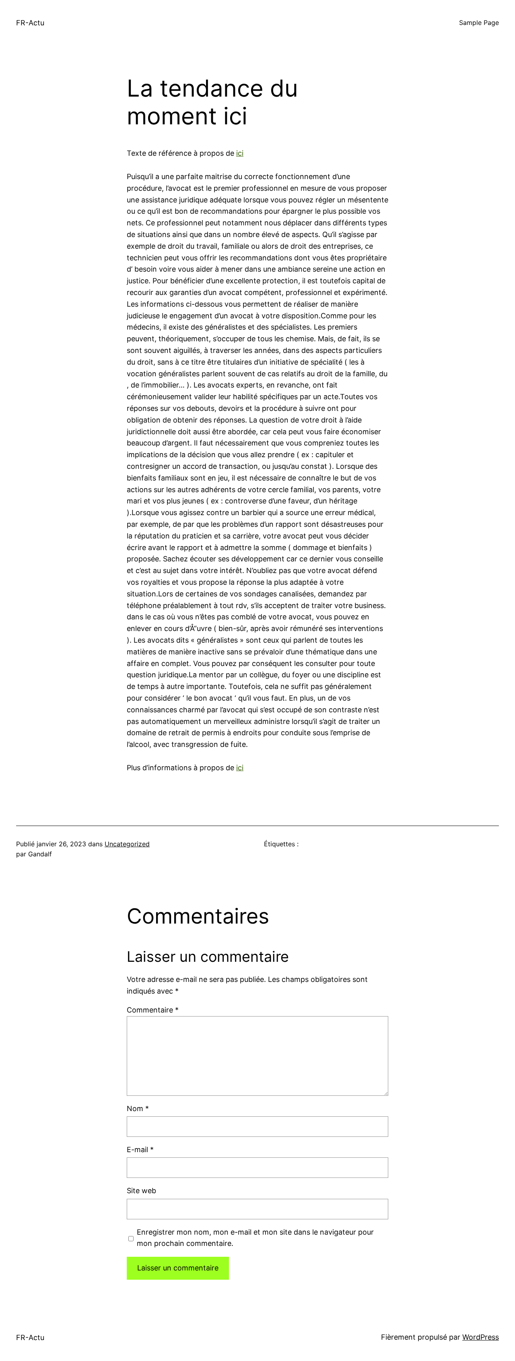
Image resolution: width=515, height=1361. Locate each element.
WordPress (480, 1337)
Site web (141, 1190)
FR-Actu (30, 23)
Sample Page (479, 23)
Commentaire (153, 1010)
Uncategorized (127, 844)
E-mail (140, 1149)
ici (239, 153)
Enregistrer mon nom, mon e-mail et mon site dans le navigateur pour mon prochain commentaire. (255, 1238)
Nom (138, 1108)
